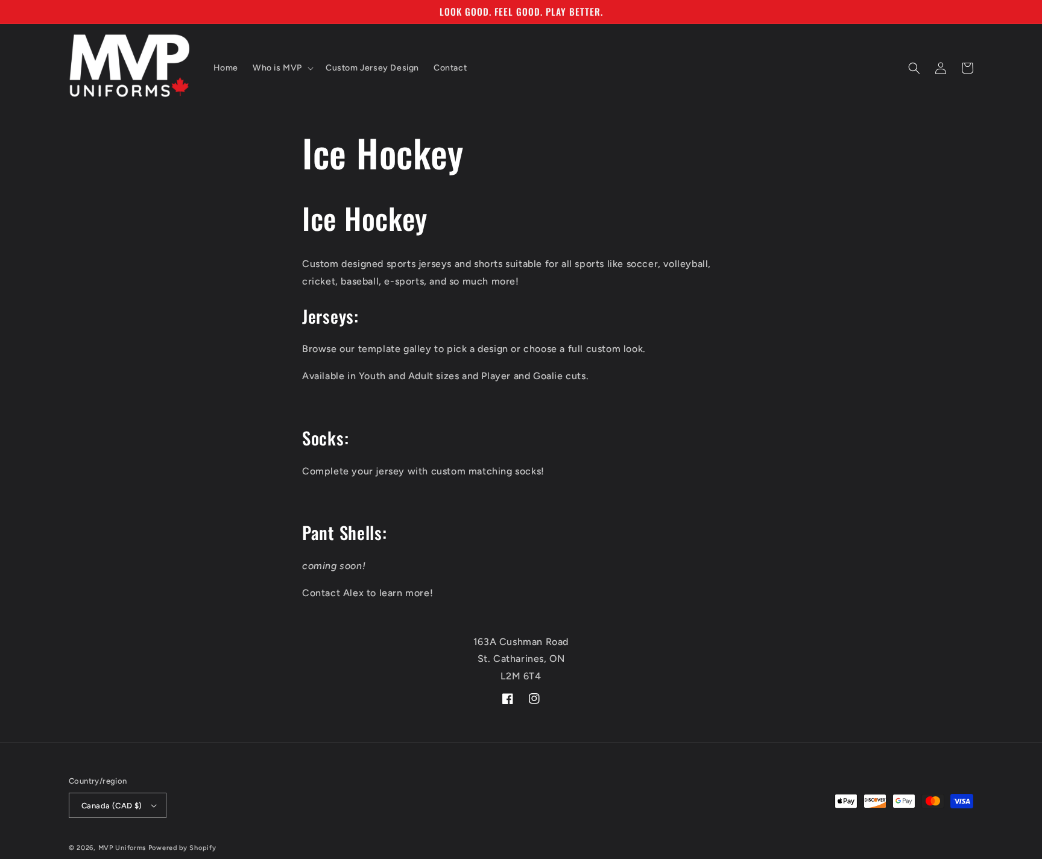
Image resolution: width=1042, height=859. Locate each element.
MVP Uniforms (122, 848)
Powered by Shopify (182, 848)
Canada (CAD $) (111, 805)
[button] (281, 68)
